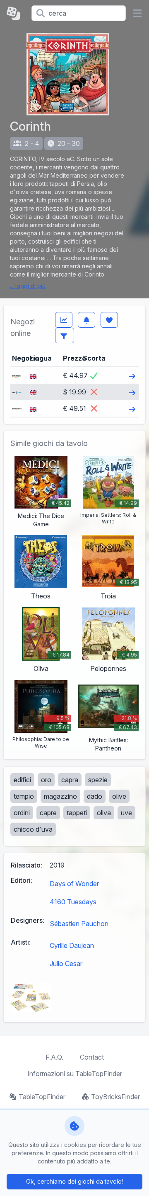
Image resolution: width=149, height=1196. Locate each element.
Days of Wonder (74, 883)
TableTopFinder (42, 1097)
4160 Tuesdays (73, 902)
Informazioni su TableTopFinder (74, 1073)
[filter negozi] (64, 335)
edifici (22, 780)
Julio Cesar (66, 963)
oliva (104, 813)
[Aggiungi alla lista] (109, 320)
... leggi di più (28, 285)
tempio (24, 796)
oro (46, 780)
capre (48, 813)
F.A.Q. (54, 1057)
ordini (22, 813)
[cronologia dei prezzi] (63, 320)
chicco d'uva (33, 829)
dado (94, 796)
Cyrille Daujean (72, 945)
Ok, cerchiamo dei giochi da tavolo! (74, 1181)
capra (69, 780)
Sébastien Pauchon (79, 923)
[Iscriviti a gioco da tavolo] (86, 320)
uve (126, 813)
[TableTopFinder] (16, 13)
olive (119, 796)
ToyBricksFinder (115, 1097)
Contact (92, 1057)
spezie (98, 780)
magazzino (60, 796)
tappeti (77, 813)
